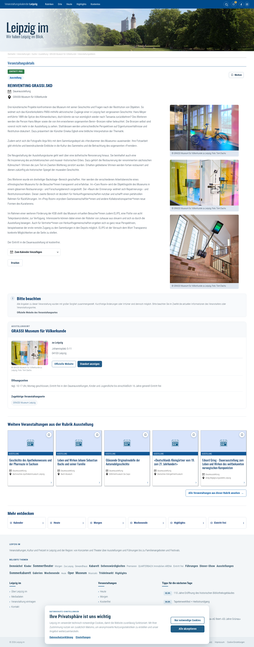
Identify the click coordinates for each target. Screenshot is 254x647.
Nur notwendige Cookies (187, 620)
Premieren (132, 566)
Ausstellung (43, 54)
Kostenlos (95, 4)
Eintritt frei (178, 566)
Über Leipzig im (19, 591)
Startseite (11, 54)
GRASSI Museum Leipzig (24, 402)
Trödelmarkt (106, 573)
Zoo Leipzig (68, 566)
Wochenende (52, 573)
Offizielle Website (63, 363)
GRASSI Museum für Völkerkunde (63, 54)
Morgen (58, 566)
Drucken (15, 262)
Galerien (38, 573)
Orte (60, 4)
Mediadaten (17, 596)
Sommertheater (43, 566)
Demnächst (15, 566)
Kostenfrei (105, 601)
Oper (71, 573)
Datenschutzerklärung (61, 637)
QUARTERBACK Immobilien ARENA (155, 566)
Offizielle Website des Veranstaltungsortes (37, 312)
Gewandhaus (81, 566)
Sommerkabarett (20, 573)
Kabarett (94, 566)
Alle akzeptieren (188, 628)
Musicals (92, 573)
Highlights (81, 4)
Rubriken (49, 4)
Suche (34, 54)
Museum (81, 573)
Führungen (191, 566)
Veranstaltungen (23, 54)
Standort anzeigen (90, 363)
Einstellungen (83, 637)
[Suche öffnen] (226, 4)
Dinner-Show (207, 566)
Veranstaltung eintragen (23, 601)
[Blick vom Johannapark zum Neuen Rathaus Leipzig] (127, 30)
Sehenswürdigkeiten (113, 566)
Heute (69, 4)
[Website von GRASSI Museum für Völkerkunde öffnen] (29, 353)
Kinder (27, 566)
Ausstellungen (225, 566)
